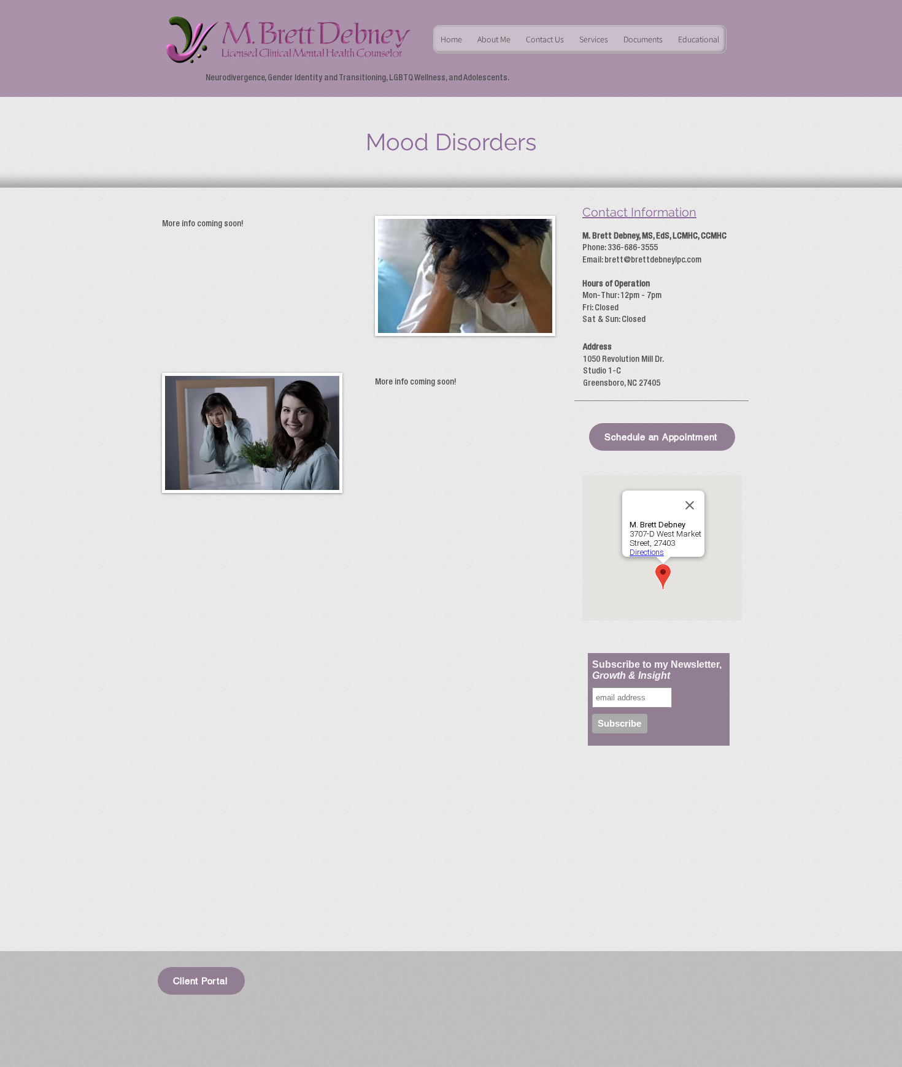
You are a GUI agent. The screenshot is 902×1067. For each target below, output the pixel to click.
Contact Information (639, 212)
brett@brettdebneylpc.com (652, 260)
